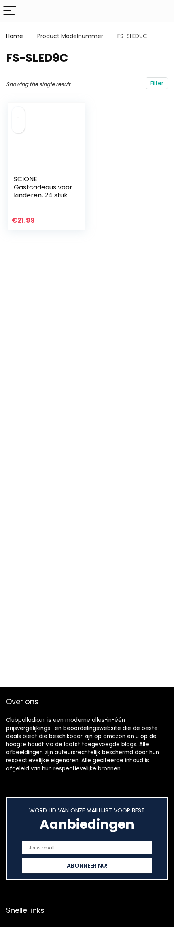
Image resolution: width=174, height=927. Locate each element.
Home (14, 36)
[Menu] (9, 11)
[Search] (161, 11)
